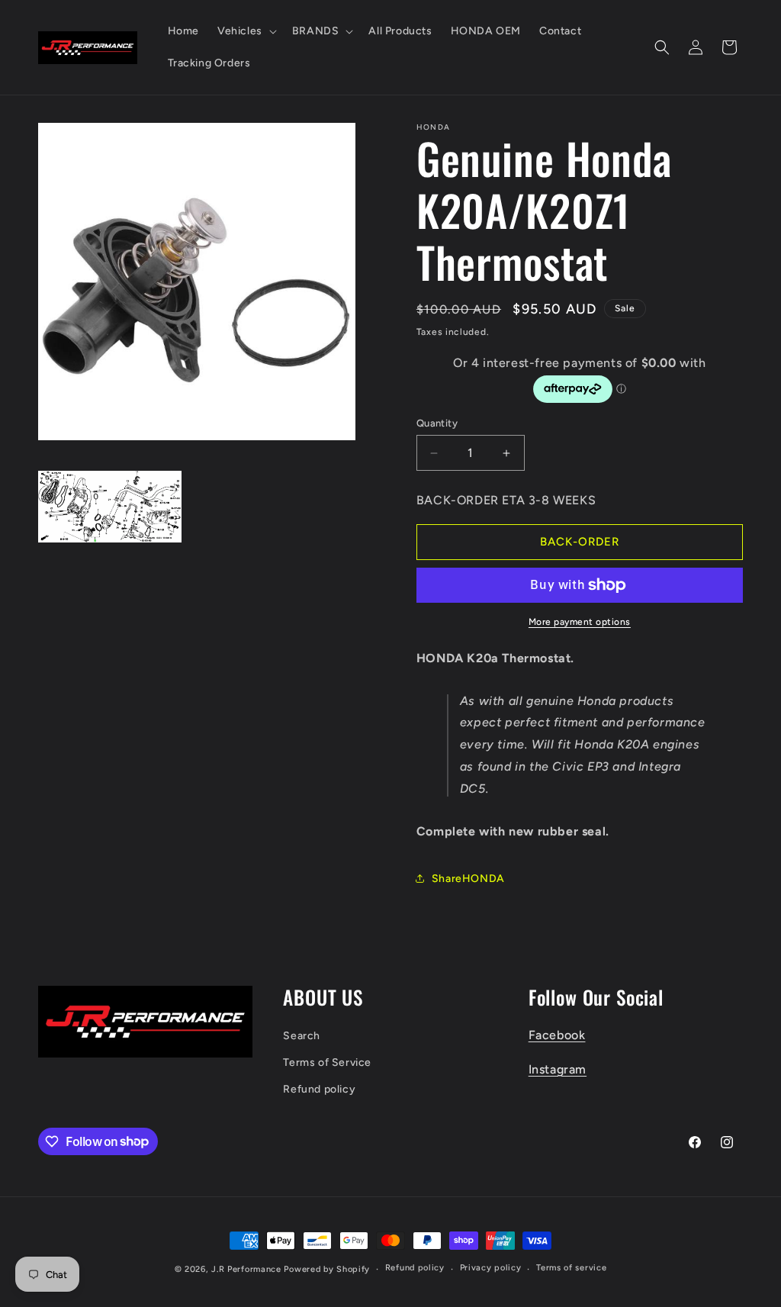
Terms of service (571, 1268)
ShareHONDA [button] (468, 878)
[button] (245, 31)
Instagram (558, 1069)
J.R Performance (247, 1269)
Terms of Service (327, 1062)
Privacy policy (491, 1268)
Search (301, 1035)
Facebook (557, 1035)
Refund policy (319, 1089)
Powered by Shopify (327, 1269)
